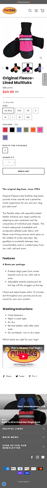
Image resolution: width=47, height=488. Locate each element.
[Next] (42, 68)
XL (20, 117)
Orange (33, 129)
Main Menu (11, 437)
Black (12, 129)
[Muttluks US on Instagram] (37, 457)
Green (26, 129)
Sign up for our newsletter (15, 446)
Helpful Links (13, 428)
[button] (8, 102)
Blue (19, 129)
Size (5, 106)
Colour (10, 124)
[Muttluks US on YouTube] (43, 457)
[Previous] (4, 68)
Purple (5, 137)
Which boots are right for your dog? (21, 339)
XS (28, 110)
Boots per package (15, 145)
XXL (28, 117)
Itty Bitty (8, 110)
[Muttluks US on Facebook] (31, 457)
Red (5, 129)
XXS (19, 110)
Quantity (8, 157)
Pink (40, 129)
